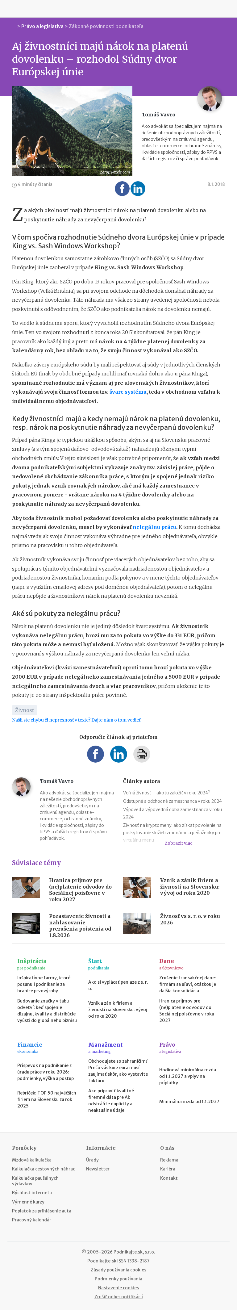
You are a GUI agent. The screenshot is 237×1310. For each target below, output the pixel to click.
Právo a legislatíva (42, 26)
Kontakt (169, 1178)
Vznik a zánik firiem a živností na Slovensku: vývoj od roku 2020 (189, 886)
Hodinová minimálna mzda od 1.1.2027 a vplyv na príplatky (187, 1076)
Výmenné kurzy (28, 1202)
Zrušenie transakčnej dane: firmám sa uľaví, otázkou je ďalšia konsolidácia (187, 984)
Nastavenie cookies (118, 1288)
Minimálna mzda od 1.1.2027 (189, 1101)
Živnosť (24, 710)
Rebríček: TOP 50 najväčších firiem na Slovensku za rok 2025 (46, 1099)
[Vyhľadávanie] (223, 8)
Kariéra (167, 1169)
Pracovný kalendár (31, 1220)
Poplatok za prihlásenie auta (41, 1211)
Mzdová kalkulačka (32, 1160)
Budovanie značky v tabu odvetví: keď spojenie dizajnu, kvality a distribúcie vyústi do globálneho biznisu (47, 1010)
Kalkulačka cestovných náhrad (44, 1169)
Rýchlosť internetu (32, 1192)
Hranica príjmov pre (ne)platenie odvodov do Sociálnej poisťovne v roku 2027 (80, 889)
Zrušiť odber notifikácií (118, 1297)
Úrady (92, 1160)
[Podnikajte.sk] (118, 9)
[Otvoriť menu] (13, 8)
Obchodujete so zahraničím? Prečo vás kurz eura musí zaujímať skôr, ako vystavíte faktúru (118, 1070)
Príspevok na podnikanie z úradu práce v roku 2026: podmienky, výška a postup (45, 1072)
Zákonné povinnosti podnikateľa (106, 26)
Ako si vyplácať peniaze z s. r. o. (118, 985)
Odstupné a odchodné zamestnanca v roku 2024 (172, 801)
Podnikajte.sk (101, 1261)
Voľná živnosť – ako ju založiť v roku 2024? (166, 793)
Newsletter (98, 1169)
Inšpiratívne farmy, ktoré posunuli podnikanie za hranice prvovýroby (43, 984)
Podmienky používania (118, 1279)
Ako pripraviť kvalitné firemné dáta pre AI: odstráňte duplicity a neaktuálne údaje (111, 1100)
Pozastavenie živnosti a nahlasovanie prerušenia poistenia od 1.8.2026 (80, 925)
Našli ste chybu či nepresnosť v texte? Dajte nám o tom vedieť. (76, 720)
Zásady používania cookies (118, 1270)
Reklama (169, 1160)
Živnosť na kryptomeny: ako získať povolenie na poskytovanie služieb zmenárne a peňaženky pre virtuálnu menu (172, 832)
